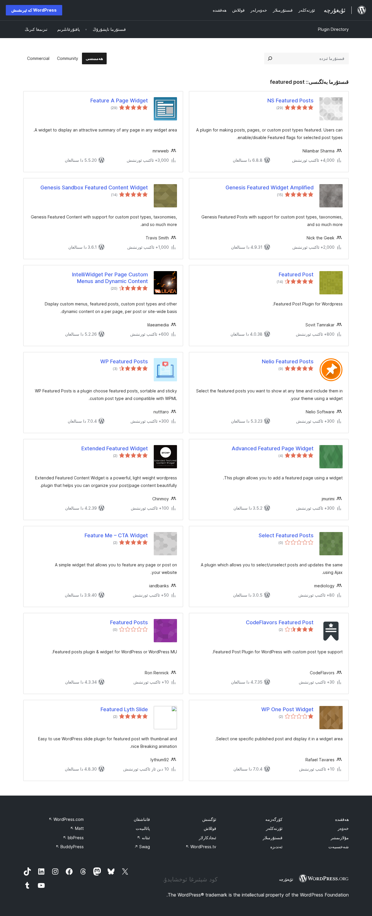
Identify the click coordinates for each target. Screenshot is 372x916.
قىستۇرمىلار (272, 837)
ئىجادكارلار (207, 837)
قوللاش (210, 828)
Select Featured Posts (286, 535)
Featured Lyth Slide (124, 709)
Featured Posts (129, 622)
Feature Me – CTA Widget (116, 535)
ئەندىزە (276, 846)
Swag (142, 846)
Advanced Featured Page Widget (273, 448)
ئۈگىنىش (209, 819)
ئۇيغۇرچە (286, 879)
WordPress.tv (200, 846)
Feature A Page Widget (119, 100)
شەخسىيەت (338, 846)
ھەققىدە (342, 819)
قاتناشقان (142, 819)
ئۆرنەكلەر (274, 828)
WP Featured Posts (124, 361)
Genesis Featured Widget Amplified (270, 187)
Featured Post (296, 274)
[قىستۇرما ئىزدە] (270, 58)
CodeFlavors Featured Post (280, 622)
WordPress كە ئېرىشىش (34, 10)
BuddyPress (70, 846)
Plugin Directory (333, 29)
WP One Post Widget (287, 709)
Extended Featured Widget (114, 448)
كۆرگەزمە (273, 819)
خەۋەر (343, 828)
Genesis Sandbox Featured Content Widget (94, 187)
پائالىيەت (143, 828)
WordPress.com (66, 819)
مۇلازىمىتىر (340, 837)
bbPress (73, 837)
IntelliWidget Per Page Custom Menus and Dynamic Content (110, 277)
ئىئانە (143, 837)
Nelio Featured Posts (288, 361)
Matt (77, 828)
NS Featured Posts (290, 100)
